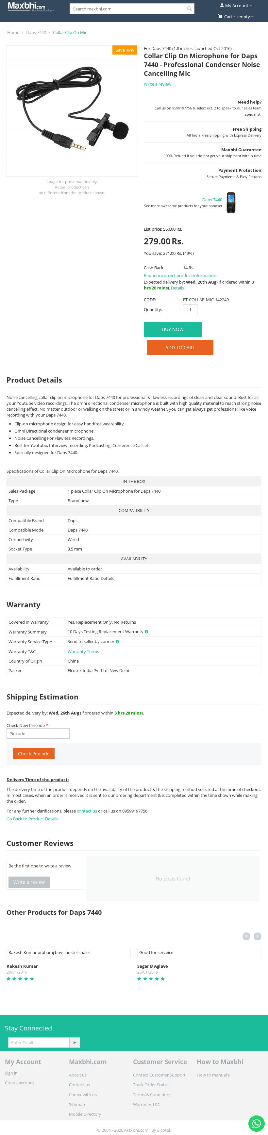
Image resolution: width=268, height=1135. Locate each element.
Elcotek (164, 1130)
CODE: (150, 300)
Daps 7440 (36, 32)
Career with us (83, 1094)
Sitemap (77, 1104)
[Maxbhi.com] (31, 6)
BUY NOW (173, 329)
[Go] (74, 1042)
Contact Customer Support (159, 1075)
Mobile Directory (85, 1114)
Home (13, 32)
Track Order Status (151, 1085)
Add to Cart (180, 347)
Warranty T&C (146, 1104)
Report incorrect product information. (180, 275)
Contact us (79, 1085)
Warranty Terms (83, 651)
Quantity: (153, 309)
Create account (19, 1083)
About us (78, 1075)
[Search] (189, 9)
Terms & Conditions (152, 1094)
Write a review (157, 84)
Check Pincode (34, 753)
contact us (87, 811)
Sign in (11, 1073)
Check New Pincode (26, 725)
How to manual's (213, 1075)
